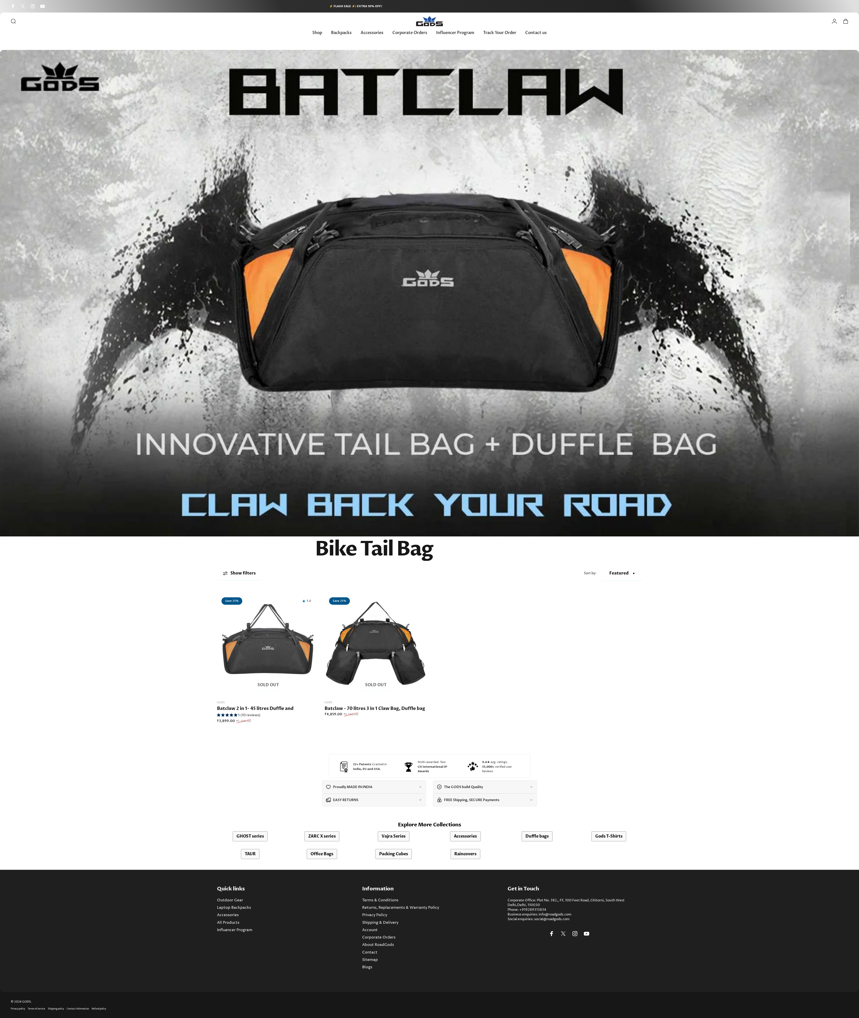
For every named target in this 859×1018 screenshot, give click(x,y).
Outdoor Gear (230, 900)
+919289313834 (532, 909)
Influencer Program (234, 930)
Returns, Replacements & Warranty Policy (400, 907)
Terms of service (36, 1008)
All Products (228, 922)
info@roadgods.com (555, 914)
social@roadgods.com (552, 919)
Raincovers (465, 854)
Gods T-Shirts (608, 836)
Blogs (367, 967)
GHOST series (250, 836)
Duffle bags (537, 836)
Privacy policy (18, 1008)
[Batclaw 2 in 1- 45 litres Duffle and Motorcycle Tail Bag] (268, 644)
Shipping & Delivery (380, 922)
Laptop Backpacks (234, 907)
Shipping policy (56, 1008)
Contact (369, 952)
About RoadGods (378, 945)
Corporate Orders (378, 937)
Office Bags (321, 854)
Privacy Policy (374, 915)
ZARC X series (322, 836)
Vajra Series (394, 836)
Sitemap (370, 960)
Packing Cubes (393, 854)
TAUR (250, 854)
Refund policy (99, 1008)
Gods (221, 702)
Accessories (465, 836)
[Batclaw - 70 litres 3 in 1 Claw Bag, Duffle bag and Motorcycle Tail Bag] (376, 644)
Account (370, 930)
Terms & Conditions (380, 900)
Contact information (78, 1008)
